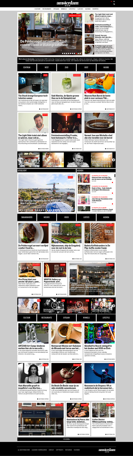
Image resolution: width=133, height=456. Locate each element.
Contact (51, 450)
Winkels (64, 9)
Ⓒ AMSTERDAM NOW (24, 450)
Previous (20, 160)
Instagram (68, 450)
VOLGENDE (66, 439)
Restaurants (47, 9)
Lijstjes (80, 9)
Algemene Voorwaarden (39, 450)
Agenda (87, 9)
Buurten (95, 9)
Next (114, 160)
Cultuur (37, 9)
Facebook (77, 450)
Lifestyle (72, 9)
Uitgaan (56, 9)
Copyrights (59, 450)
